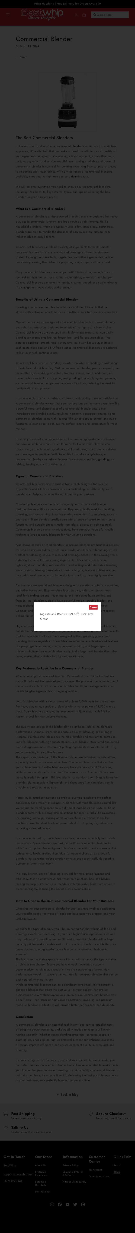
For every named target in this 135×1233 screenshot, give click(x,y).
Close (93, 607)
